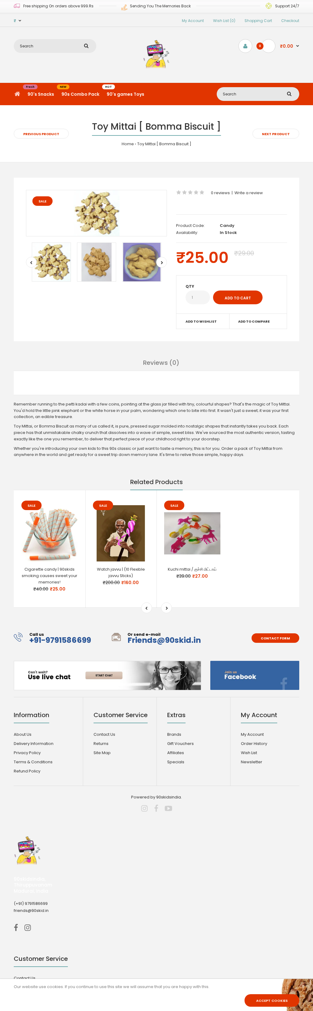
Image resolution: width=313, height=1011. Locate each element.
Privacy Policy (27, 753)
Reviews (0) (161, 362)
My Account (193, 20)
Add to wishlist (201, 321)
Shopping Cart (258, 20)
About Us (22, 734)
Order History (254, 743)
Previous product (41, 133)
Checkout (290, 20)
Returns (101, 743)
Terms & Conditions (33, 762)
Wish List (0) (224, 20)
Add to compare (254, 321)
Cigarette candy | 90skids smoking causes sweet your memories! (49, 575)
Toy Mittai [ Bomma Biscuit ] (164, 144)
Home (128, 144)
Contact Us (104, 734)
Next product (276, 133)
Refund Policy (27, 771)
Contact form (275, 638)
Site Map (102, 753)
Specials (175, 762)
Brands (174, 734)
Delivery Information (33, 743)
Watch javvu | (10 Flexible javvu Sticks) (121, 572)
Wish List (249, 753)
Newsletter (251, 762)
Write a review (248, 193)
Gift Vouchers (180, 743)
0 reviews (220, 193)
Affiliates (175, 753)
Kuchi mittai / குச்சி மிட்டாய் (192, 569)
